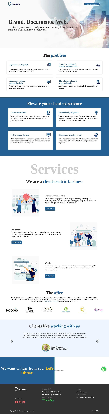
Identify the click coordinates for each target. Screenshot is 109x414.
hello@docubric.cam (51, 301)
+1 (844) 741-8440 (53, 392)
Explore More (50, 209)
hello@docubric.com (54, 395)
